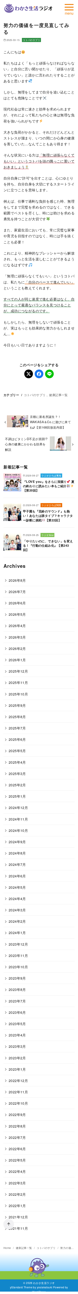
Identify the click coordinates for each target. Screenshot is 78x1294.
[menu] (69, 8)
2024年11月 (18, 819)
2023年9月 (17, 978)
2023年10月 (18, 966)
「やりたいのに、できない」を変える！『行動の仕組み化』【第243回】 (48, 545)
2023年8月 (17, 989)
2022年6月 (17, 1148)
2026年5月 (17, 614)
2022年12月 (18, 1080)
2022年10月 (18, 1103)
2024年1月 (17, 932)
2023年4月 (17, 1035)
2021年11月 (18, 1228)
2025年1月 (17, 796)
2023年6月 (17, 1012)
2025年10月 (18, 694)
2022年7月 (17, 1137)
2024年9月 (17, 841)
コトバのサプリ (31, 40)
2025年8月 (17, 716)
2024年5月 (17, 887)
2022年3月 (17, 1182)
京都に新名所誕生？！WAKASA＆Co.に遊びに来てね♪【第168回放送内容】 (50, 421)
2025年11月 (18, 682)
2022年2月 (17, 1194)
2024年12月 (18, 807)
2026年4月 (17, 625)
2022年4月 (17, 1171)
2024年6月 (17, 875)
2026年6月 (17, 602)
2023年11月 (18, 955)
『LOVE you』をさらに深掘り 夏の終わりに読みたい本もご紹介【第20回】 (48, 485)
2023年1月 (17, 1069)
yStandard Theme (21, 1287)
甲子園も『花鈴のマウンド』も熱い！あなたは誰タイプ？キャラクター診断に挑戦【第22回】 (48, 515)
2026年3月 (17, 637)
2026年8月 (17, 580)
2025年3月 (17, 773)
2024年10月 (18, 830)
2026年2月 (17, 648)
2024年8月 (17, 853)
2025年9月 (17, 705)
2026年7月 (17, 591)
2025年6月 (17, 739)
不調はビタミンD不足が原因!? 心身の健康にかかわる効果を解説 (26, 444)
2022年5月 (17, 1160)
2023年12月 (18, 944)
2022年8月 (17, 1126)
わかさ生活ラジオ (44, 1283)
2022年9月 (17, 1114)
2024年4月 (17, 898)
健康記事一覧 (58, 394)
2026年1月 (17, 659)
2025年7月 (17, 728)
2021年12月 (18, 1216)
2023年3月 (17, 1046)
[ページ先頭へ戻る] (9, 1224)
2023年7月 (17, 1001)
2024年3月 (17, 909)
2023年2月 (17, 1057)
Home (7, 1248)
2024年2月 (17, 921)
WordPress (39, 1292)
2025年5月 (17, 750)
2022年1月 (17, 1205)
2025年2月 (17, 784)
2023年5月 (17, 1023)
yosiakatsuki (44, 1287)
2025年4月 (17, 762)
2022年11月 (18, 1091)
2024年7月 (17, 864)
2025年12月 (18, 671)
